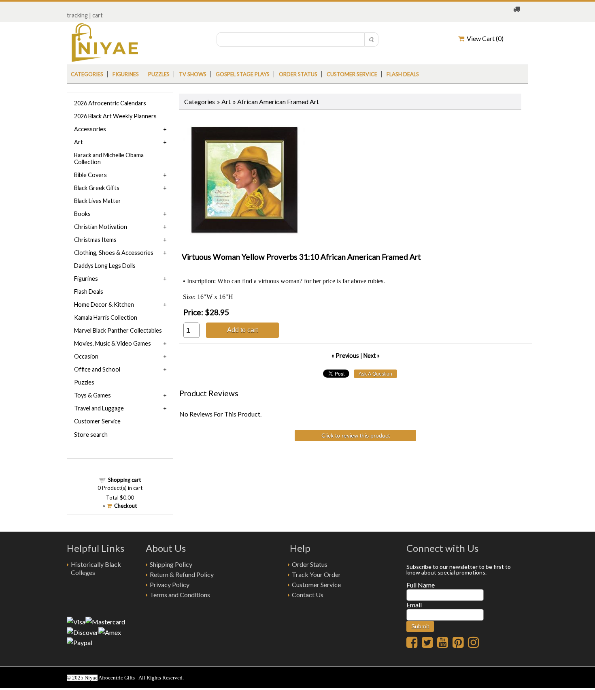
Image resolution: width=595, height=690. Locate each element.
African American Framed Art (278, 101)
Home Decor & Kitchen (104, 304)
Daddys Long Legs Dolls (105, 265)
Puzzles (159, 74)
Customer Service (352, 74)
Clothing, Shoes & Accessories (113, 252)
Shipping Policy (171, 564)
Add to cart (242, 330)
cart (97, 15)
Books (82, 213)
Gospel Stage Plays (243, 74)
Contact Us (307, 594)
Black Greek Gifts (96, 187)
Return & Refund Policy (182, 574)
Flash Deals (403, 74)
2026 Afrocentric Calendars (110, 103)
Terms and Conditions (180, 594)
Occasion (86, 356)
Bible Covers (90, 174)
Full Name (420, 585)
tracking (77, 15)
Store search (91, 434)
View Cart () (484, 38)
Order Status (309, 564)
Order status (298, 74)
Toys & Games (92, 395)
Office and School (97, 369)
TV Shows (192, 74)
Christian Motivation (100, 226)
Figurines (126, 74)
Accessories (90, 129)
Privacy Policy (169, 584)
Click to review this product (355, 435)
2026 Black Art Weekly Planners (115, 116)
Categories (87, 74)
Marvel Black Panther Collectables (118, 330)
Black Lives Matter (97, 200)
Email (414, 605)
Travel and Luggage (99, 408)
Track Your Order (316, 574)
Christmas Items (95, 239)
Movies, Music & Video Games (112, 343)
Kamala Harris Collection (105, 317)
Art (226, 101)
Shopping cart (124, 479)
